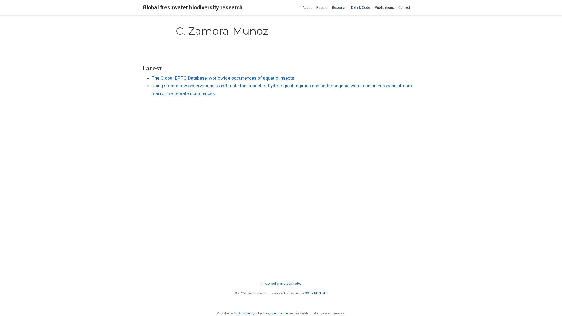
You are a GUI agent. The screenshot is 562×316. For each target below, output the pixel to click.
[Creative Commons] (281, 303)
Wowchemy (246, 313)
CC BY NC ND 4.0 (316, 293)
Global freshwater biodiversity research (193, 7)
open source (279, 313)
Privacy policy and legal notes (281, 283)
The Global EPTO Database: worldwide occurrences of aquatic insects (222, 78)
